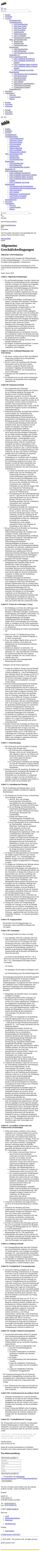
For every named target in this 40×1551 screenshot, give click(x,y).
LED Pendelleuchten (21, 24)
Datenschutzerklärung (29, 1478)
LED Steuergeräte (20, 80)
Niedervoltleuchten (20, 34)
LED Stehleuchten (20, 51)
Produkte (8, 18)
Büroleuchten (13, 47)
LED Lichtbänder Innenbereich (24, 59)
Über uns (12, 95)
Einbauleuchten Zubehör (22, 38)
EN (5, 9)
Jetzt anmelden (6, 238)
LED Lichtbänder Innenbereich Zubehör (23, 175)
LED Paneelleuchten (21, 49)
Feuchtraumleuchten (20, 45)
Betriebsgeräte (14, 72)
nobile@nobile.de (12, 1509)
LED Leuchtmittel (20, 36)
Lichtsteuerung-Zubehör (22, 87)
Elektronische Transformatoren (24, 83)
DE (2, 9)
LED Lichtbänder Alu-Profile (23, 70)
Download (8, 91)
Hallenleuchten (19, 43)
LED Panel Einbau (20, 28)
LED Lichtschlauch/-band (18, 57)
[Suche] (30, 11)
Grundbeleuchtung (15, 22)
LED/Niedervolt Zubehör (22, 85)
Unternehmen (9, 93)
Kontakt (8, 102)
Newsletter (8, 104)
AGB (7, 1516)
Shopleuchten (18, 41)
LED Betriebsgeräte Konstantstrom (25, 74)
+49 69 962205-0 (10, 1503)
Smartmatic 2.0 (14, 55)
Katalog (7, 15)
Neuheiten (8, 17)
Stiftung (12, 99)
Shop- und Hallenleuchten (18, 39)
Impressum (8, 106)
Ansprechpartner (15, 97)
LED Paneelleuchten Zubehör (24, 53)
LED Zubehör (18, 82)
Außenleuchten (19, 32)
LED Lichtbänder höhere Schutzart (25, 64)
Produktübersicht (15, 20)
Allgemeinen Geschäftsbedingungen (13, 1477)
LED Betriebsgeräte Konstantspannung (20, 77)
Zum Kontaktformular (8, 225)
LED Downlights (19, 30)
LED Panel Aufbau (20, 26)
